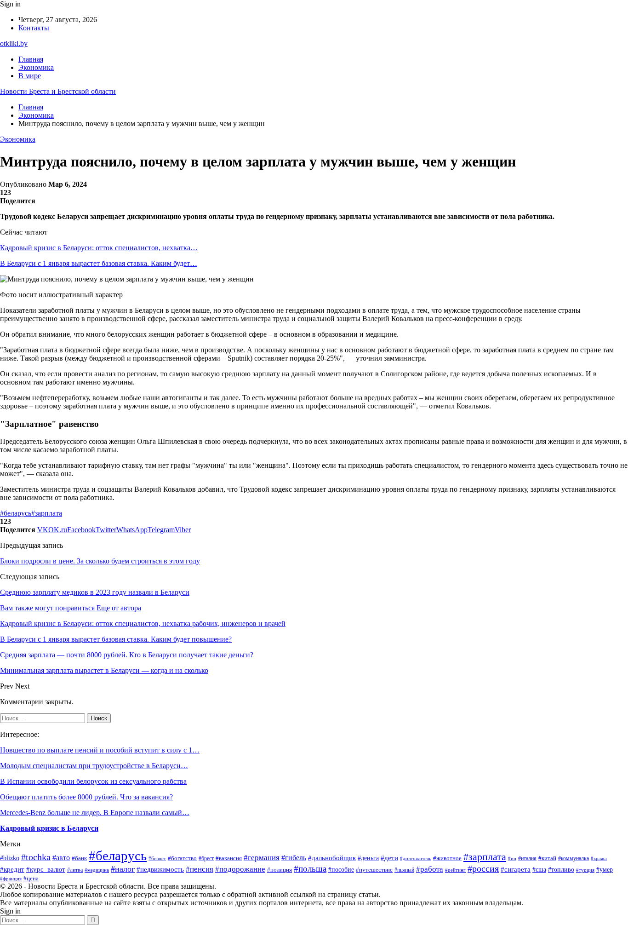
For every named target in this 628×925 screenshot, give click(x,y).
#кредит (12, 869)
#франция (11, 878)
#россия (483, 868)
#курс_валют (45, 869)
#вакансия (229, 858)
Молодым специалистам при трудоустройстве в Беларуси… (94, 766)
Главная (30, 59)
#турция (585, 870)
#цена (31, 878)
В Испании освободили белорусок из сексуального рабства (93, 781)
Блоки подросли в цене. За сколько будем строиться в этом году (100, 561)
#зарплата (46, 513)
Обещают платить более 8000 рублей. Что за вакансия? (86, 797)
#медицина (97, 870)
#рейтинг (455, 870)
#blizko (9, 858)
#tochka (36, 857)
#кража (599, 858)
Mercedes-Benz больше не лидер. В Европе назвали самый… (94, 812)
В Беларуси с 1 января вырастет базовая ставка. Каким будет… (98, 263)
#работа (429, 869)
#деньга (368, 858)
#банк (79, 858)
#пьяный (404, 870)
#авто (61, 858)
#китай (547, 858)
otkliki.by (14, 43)
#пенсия (199, 869)
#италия (527, 858)
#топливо (561, 869)
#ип (512, 858)
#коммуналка (573, 859)
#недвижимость (160, 869)
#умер (604, 869)
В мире (29, 76)
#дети (389, 858)
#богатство (182, 858)
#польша (310, 868)
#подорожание (240, 869)
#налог (123, 868)
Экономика (36, 67)
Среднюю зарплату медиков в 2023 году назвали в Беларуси (94, 592)
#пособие (341, 869)
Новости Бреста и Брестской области (58, 91)
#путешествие (374, 869)
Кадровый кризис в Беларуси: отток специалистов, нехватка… (99, 248)
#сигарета (516, 869)
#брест (206, 858)
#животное (447, 858)
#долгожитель (415, 858)
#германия (262, 857)
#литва (75, 870)
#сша (539, 869)
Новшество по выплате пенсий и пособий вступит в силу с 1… (100, 750)
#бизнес (157, 858)
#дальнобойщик (332, 858)
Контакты (33, 28)
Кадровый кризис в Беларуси (49, 828)
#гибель (293, 858)
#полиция (279, 869)
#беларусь (15, 513)
